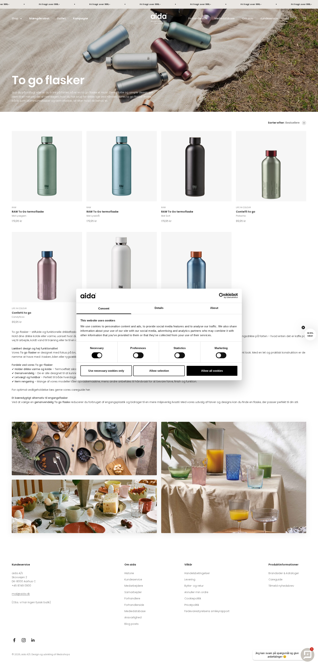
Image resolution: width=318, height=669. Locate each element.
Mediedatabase (225, 18)
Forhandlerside (197, 18)
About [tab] (214, 307)
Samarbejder (133, 592)
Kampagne (80, 18)
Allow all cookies (212, 370)
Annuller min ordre (196, 592)
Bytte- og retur (194, 586)
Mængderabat (39, 18)
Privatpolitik (191, 605)
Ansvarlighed (133, 617)
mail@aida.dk (21, 594)
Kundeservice (269, 18)
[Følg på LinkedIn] (33, 640)
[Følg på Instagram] (23, 640)
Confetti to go (21, 313)
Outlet (61, 18)
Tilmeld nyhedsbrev (281, 586)
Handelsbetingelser (197, 573)
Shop (15, 18)
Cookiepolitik (192, 598)
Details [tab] (159, 307)
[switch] (138, 355)
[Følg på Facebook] (14, 640)
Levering (189, 579)
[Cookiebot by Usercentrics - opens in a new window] (222, 295)
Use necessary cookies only (106, 370)
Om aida (247, 18)
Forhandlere (132, 598)
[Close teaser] (303, 327)
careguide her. (81, 390)
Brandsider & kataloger (283, 573)
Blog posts (131, 624)
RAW (14, 207)
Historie (129, 573)
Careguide (275, 579)
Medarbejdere (133, 586)
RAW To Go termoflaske (28, 211)
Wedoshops (63, 654)
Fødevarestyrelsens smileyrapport (206, 611)
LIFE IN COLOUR (243, 207)
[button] (310, 334)
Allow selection (159, 370)
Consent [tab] (103, 308)
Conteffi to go (245, 211)
